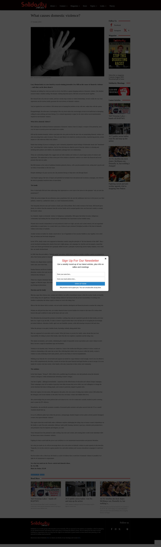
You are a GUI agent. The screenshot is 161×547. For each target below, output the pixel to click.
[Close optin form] (106, 259)
